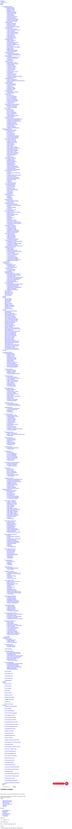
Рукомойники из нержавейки (12, 238)
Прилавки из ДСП (10, 89)
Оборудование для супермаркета (11, 347)
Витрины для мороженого (12, 16)
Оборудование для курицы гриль (13, 147)
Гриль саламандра (10, 143)
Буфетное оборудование (9, 203)
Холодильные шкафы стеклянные (13, 46)
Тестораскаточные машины (12, 137)
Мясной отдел (5, 811)
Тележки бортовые (10, 265)
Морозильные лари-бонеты (10, 322)
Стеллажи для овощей (11, 67)
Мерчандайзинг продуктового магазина (12, 331)
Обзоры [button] (4, 705)
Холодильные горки (9, 27)
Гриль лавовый (10, 145)
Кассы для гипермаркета (12, 96)
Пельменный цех (10, 201)
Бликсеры (9, 171)
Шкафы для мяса (10, 45)
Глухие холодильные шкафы (12, 42)
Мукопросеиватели (11, 131)
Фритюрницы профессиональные (13, 169)
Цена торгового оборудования (11, 335)
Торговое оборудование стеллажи (11, 319)
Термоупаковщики (10, 116)
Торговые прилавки (9, 82)
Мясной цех (9, 196)
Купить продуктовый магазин (10, 332)
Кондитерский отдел (7, 813)
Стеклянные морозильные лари (13, 56)
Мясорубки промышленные (12, 189)
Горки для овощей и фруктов (12, 32)
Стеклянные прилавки (11, 83)
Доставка (4, 296)
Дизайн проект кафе (9, 343)
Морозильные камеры (11, 276)
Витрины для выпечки (11, 23)
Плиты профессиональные (12, 165)
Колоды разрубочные (11, 186)
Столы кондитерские (11, 255)
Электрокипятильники (11, 207)
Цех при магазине (8, 194)
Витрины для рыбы (11, 8)
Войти (1, 4)
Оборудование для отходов (12, 250)
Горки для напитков (11, 31)
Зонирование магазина (9, 338)
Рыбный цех (9, 197)
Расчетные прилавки (11, 85)
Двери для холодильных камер (13, 279)
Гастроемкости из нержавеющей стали (14, 118)
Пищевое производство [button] (7, 489)
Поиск (15, 786)
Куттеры (8, 173)
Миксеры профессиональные (12, 177)
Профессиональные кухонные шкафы (14, 251)
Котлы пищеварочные (11, 168)
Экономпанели (10, 72)
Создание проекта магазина (10, 316)
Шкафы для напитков (11, 40)
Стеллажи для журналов (12, 73)
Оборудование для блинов (12, 146)
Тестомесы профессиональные (13, 136)
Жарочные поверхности (11, 161)
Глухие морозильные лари (12, 58)
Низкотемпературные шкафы (12, 285)
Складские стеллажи (9, 268)
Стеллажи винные (10, 64)
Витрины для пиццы (11, 25)
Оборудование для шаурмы (12, 153)
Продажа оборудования (7, 800)
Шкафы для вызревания (11, 288)
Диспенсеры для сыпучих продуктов (14, 121)
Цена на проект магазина (10, 336)
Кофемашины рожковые (11, 228)
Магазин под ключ (8, 304)
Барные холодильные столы (12, 214)
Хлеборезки (9, 181)
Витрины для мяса (10, 9)
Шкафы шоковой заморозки (12, 289)
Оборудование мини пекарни (13, 200)
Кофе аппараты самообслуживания (14, 205)
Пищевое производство (7, 128)
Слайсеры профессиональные (13, 115)
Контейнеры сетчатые (11, 264)
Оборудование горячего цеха (10, 158)
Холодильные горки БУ (11, 37)
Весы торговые (8, 108)
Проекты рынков (8, 299)
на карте (2, 825)
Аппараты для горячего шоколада (13, 212)
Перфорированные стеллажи (12, 63)
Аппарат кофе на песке (11, 226)
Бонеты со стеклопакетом (12, 79)
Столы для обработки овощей (13, 253)
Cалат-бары (9, 208)
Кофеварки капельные (11, 227)
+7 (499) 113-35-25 (3, 2)
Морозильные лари (8, 55)
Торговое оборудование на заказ (11, 320)
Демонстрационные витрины (13, 91)
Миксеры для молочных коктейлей (14, 222)
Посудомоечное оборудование (11, 240)
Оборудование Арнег (9, 329)
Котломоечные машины (11, 242)
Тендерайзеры (10, 191)
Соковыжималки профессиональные (14, 223)
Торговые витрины (8, 90)
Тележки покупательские (12, 107)
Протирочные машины (11, 179)
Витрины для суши (11, 10)
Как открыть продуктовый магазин (12, 345)
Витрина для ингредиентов (12, 19)
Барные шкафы (10, 47)
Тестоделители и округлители (13, 135)
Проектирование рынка (9, 313)
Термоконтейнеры (8, 271)
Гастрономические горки (12, 28)
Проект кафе (7, 301)
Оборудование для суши (12, 151)
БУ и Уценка (7, 261)
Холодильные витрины (9, 7)
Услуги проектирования (7, 803)
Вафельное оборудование (12, 142)
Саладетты (9, 155)
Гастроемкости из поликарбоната (13, 119)
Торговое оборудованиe (7, 6)
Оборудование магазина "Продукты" (12, 344)
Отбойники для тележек (11, 123)
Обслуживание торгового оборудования (12, 328)
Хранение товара (6, 262)
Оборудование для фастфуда (10, 138)
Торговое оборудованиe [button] (7, 352)
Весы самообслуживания (12, 113)
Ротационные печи (11, 134)
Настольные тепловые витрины (13, 26)
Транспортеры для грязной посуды (14, 259)
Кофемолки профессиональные (13, 231)
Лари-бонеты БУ (10, 60)
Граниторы (9, 216)
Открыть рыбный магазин (10, 325)
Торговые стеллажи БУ (11, 77)
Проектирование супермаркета (11, 314)
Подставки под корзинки (12, 106)
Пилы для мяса (10, 190)
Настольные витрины (11, 17)
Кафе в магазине (8, 312)
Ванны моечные (10, 247)
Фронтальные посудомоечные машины (14, 245)
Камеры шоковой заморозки (12, 281)
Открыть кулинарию (9, 326)
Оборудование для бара (9, 210)
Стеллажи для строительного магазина (14, 76)
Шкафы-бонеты (10, 81)
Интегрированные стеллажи (12, 71)
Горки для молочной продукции (13, 30)
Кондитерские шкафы (11, 43)
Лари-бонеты (9, 59)
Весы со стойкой (10, 114)
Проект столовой (8, 303)
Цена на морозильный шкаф (10, 334)
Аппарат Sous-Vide (10, 159)
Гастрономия (5, 815)
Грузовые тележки (8, 263)
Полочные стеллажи (11, 270)
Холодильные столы (9, 291)
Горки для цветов (10, 34)
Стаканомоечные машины (12, 244)
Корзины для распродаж (11, 122)
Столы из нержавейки (11, 182)
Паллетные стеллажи (11, 269)
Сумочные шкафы (10, 125)
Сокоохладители (10, 224)
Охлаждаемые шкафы (9, 282)
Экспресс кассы (10, 103)
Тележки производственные (12, 258)
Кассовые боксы (8, 94)
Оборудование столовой (9, 233)
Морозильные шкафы (9, 52)
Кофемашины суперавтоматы (13, 229)
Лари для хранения (8, 294)
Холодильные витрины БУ (12, 21)
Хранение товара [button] (6, 637)
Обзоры (4, 309)
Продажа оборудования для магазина (12, 341)
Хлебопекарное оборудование (10, 129)
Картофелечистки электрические (13, 172)
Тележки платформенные (12, 267)
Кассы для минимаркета (11, 97)
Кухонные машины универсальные (14, 174)
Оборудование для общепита (10, 317)
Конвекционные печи (11, 163)
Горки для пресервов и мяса (12, 33)
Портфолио (5, 805)
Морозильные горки (11, 36)
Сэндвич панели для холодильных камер (15, 277)
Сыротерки (9, 180)
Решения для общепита (9, 306)
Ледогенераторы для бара (12, 221)
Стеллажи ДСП (10, 70)
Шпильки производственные (12, 260)
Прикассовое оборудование (12, 100)
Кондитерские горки (11, 35)
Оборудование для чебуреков (12, 152)
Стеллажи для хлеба (11, 68)
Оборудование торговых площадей (11, 342)
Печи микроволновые (11, 154)
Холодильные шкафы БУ (12, 51)
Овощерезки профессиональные (13, 178)
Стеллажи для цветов (11, 74)
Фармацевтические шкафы (12, 50)
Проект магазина (8, 298)
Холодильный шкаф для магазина (11, 318)
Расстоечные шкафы (11, 133)
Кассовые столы (10, 95)
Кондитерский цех (10, 195)
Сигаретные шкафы (11, 101)
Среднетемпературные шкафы (13, 286)
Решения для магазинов (9, 305)
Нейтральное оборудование (10, 246)
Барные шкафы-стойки (11, 209)
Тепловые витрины (8, 22)
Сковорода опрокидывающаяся (13, 167)
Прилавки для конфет (11, 88)
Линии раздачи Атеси (11, 235)
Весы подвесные (10, 110)
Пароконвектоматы (11, 164)
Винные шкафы (10, 41)
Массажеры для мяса (11, 188)
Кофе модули (9, 86)
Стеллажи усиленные (11, 69)
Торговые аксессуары (9, 117)
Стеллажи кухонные (11, 252)
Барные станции (10, 213)
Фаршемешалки (10, 192)
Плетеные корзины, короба (12, 124)
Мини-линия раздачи (11, 237)
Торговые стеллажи (8, 61)
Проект (4, 297)
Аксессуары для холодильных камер (14, 278)
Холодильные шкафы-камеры (13, 44)
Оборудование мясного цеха (10, 183)
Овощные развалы (10, 87)
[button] (3, 784)
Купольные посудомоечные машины (14, 243)
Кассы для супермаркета (12, 98)
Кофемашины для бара (11, 219)
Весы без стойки (10, 109)
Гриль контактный (10, 144)
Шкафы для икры (10, 49)
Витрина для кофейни (9, 323)
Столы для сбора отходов (12, 254)
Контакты (4, 350)
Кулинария (5, 812)
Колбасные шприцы (11, 185)
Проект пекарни (8, 300)
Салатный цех (10, 198)
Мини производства (9, 199)
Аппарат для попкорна (11, 140)
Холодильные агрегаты (11, 280)
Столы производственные (12, 256)
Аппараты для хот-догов (12, 141)
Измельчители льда (11, 217)
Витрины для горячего (11, 24)
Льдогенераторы (8, 295)
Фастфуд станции (10, 156)
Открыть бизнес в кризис (10, 346)
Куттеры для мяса (10, 187)
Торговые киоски (10, 92)
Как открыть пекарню (9, 324)
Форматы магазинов (9, 308)
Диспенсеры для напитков (12, 204)
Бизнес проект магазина (9, 337)
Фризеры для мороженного (12, 232)
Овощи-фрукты (6, 814)
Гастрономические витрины (12, 18)
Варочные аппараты (11, 160)
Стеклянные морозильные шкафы (13, 54)
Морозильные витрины (11, 13)
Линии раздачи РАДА (11, 236)
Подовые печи (10, 132)
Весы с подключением (11, 112)
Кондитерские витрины (11, 12)
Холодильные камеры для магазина (14, 274)
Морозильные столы (9, 292)
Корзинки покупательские (12, 105)
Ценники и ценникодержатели (13, 127)
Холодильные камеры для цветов (13, 273)
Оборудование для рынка (10, 315)
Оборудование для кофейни (10, 225)
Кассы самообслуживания (12, 99)
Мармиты (9, 206)
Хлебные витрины (10, 15)
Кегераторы (9, 218)
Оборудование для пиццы (12, 149)
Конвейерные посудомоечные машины (14, 241)
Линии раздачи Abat (11, 234)
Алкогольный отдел (6, 810)
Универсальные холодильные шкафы (14, 287)
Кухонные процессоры (11, 176)
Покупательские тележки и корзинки (12, 104)
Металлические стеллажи (12, 62)
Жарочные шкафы (10, 162)
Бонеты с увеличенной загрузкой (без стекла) (16, 80)
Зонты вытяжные (10, 249)
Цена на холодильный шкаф (10, 333)
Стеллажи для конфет (11, 65)
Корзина (2, 3)
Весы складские (8, 290)
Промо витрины (10, 14)
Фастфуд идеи (7, 307)
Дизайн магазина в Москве (10, 340)
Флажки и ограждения (11, 126)
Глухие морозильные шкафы (12, 53)
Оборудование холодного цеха (11, 170)
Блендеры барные (10, 215)
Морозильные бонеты (9, 78)
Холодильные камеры (9, 272)
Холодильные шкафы (9, 38)
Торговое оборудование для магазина (12, 349)
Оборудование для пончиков (12, 150)
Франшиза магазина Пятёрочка (11, 310)
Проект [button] (4, 682)
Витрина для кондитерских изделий (12, 327)
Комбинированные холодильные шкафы (15, 283)
